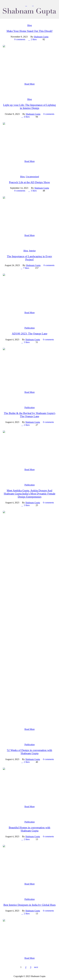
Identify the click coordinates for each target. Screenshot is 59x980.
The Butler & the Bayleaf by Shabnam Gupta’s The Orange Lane (29, 415)
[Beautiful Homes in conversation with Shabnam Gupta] (29, 861)
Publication (29, 328)
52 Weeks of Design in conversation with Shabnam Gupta (29, 752)
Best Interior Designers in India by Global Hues (29, 904)
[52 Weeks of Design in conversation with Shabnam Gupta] (29, 784)
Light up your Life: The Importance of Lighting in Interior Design (29, 106)
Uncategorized (32, 176)
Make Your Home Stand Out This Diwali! (30, 31)
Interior (32, 250)
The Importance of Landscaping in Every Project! (29, 258)
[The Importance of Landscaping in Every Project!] (29, 290)
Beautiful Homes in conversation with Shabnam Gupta (29, 829)
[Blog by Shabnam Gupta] (29, 11)
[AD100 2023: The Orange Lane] (29, 367)
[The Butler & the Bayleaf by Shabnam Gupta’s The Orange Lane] (29, 447)
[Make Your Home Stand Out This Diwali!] (29, 61)
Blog (29, 25)
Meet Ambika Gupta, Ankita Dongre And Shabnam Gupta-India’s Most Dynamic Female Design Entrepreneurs (29, 493)
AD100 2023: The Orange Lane (29, 333)
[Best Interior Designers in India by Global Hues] (29, 935)
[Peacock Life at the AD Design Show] (29, 213)
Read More (29, 84)
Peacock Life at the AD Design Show (29, 182)
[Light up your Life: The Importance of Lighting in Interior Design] (29, 139)
